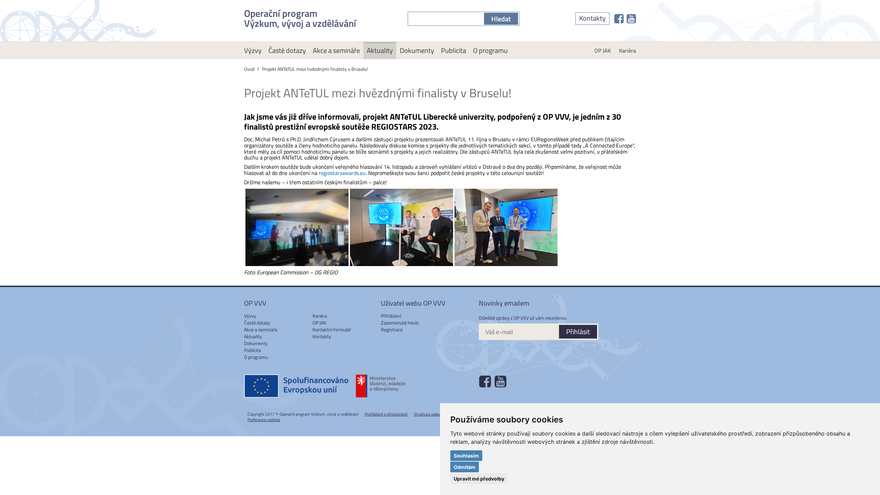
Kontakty (592, 18)
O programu (490, 50)
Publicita (453, 50)
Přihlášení (391, 315)
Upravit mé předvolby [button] (479, 479)
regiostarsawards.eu (342, 173)
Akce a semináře (336, 50)
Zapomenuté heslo (400, 322)
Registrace (392, 329)
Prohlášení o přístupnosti (386, 414)
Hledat (501, 18)
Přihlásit (578, 331)
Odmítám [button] (464, 467)
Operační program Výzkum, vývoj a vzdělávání (300, 17)
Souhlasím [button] (466, 456)
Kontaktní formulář (331, 329)
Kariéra (627, 50)
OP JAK (602, 50)
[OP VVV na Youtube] (631, 18)
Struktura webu (427, 414)
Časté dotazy (287, 50)
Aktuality (380, 50)
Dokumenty (417, 50)
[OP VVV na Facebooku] (619, 18)
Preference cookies (264, 419)
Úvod (249, 69)
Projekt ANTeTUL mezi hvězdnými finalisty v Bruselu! (315, 69)
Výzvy (253, 50)
